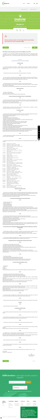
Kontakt (34, 405)
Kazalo (6, 47)
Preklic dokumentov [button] (33, 9)
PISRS (23, 41)
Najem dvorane (10, 407)
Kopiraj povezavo (27, 47)
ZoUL (22, 40)
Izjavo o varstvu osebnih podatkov (26, 391)
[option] (20, 24)
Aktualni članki (29, 403)
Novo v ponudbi (17, 403)
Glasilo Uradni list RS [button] (24, 9)
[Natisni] (34, 48)
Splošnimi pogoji (16, 391)
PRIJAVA (28, 382)
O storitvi (22, 403)
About (34, 404)
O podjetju (34, 403)
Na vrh (34, 361)
